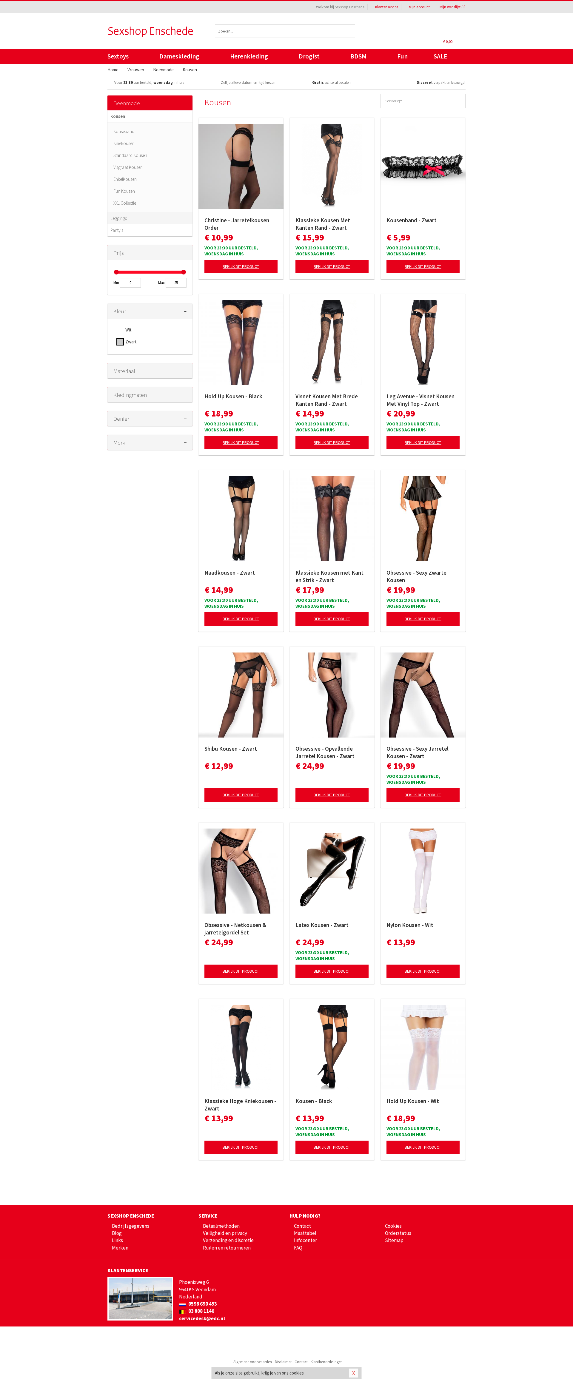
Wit (128, 330)
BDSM (358, 56)
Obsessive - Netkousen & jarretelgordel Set (235, 928)
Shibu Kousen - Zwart (230, 748)
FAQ (298, 1247)
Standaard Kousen (130, 155)
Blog (117, 1233)
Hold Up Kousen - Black (233, 396)
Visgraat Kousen (128, 167)
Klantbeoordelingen (327, 1361)
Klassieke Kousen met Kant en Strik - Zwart (329, 576)
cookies (296, 1373)
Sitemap (394, 1240)
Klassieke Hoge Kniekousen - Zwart (240, 1104)
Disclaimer (283, 1361)
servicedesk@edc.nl (202, 1318)
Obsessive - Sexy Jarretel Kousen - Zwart (417, 752)
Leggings (118, 218)
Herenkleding (249, 56)
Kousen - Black (313, 1101)
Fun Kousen (124, 191)
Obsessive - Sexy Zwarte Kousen (416, 576)
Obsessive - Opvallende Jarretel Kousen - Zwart (325, 752)
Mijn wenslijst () (452, 7)
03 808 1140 (200, 1311)
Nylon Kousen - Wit (409, 924)
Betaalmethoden (221, 1226)
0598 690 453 (202, 1304)
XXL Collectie (124, 203)
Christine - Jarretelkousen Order (236, 224)
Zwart (131, 342)
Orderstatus (398, 1233)
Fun (402, 56)
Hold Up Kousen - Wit (412, 1101)
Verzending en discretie (228, 1240)
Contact (302, 1226)
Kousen (117, 116)
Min (116, 282)
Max (161, 282)
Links (117, 1240)
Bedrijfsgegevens (130, 1226)
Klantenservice (386, 7)
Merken (120, 1247)
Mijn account (419, 7)
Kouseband (123, 131)
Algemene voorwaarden (252, 1361)
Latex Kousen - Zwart (322, 924)
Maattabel (305, 1233)
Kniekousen (124, 143)
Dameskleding (179, 56)
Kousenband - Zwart (411, 220)
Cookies (393, 1226)
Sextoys (118, 56)
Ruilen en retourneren (227, 1247)
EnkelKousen (125, 179)
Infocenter (305, 1240)
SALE (440, 56)
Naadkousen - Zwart (229, 572)
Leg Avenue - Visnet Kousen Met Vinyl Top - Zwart (420, 400)
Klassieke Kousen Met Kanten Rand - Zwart (322, 224)
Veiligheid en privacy (225, 1233)
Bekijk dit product (241, 266)
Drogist (309, 56)
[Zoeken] (344, 31)
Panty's (116, 230)
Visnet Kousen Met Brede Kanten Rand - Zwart (326, 400)
